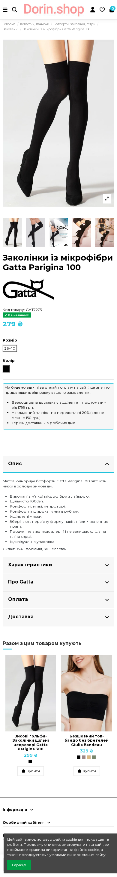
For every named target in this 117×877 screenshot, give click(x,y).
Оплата (18, 599)
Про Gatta (20, 582)
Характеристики (30, 565)
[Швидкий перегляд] (51, 673)
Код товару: (14, 309)
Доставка (21, 616)
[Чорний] (78, 757)
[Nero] (30, 761)
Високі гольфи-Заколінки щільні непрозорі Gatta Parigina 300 (31, 742)
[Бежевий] (89, 757)
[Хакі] (94, 757)
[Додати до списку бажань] (51, 663)
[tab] (58, 464)
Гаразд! (19, 865)
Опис (15, 463)
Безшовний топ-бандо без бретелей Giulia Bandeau (86, 740)
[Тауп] (84, 757)
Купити (33, 771)
